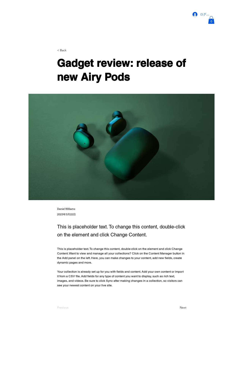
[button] (211, 20)
